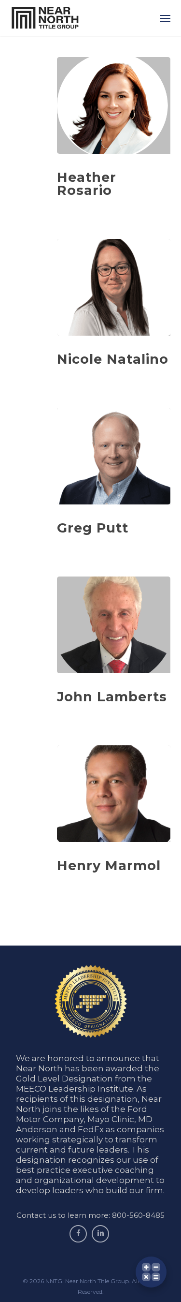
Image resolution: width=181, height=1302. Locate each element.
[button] (165, 18)
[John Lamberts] (113, 625)
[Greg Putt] (113, 456)
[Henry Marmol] (113, 793)
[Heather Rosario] (113, 105)
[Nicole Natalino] (113, 287)
